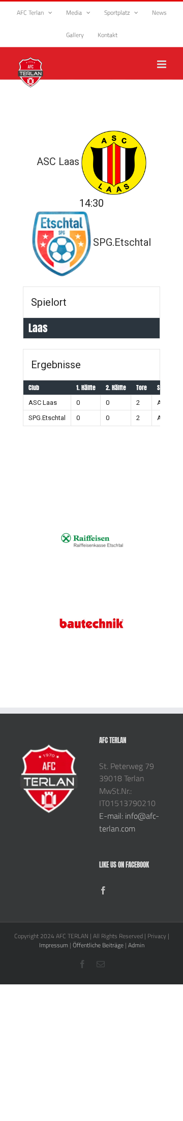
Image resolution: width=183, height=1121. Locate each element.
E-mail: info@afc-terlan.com (129, 822)
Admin (136, 945)
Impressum (53, 945)
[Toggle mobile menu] (162, 64)
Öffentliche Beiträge (98, 945)
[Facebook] (103, 890)
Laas (38, 328)
